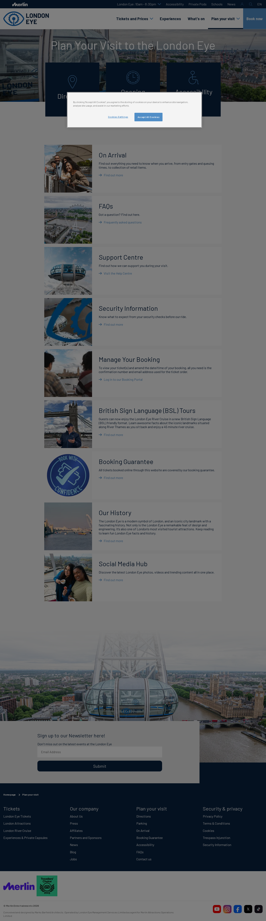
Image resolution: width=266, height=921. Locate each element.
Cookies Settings (118, 116)
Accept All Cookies (148, 117)
